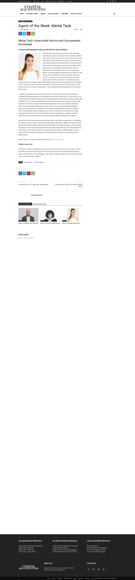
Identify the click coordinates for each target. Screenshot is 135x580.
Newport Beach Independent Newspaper (65, 546)
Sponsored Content (28, 21)
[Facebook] (108, 1)
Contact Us (59, 578)
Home (20, 18)
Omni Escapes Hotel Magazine (96, 551)
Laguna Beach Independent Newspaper (30, 546)
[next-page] (22, 227)
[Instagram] (110, 1)
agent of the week (28, 162)
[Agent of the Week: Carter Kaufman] (28, 215)
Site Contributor (24, 29)
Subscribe (87, 578)
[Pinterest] (29, 33)
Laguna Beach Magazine (25, 548)
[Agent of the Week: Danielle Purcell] (50, 215)
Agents (25, 18)
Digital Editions (68, 578)
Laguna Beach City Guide (26, 550)
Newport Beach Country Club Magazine (65, 550)
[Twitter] (115, 1)
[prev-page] (19, 227)
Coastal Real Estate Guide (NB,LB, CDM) (65, 551)
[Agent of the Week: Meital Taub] (72, 215)
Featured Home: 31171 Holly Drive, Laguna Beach (33, 184)
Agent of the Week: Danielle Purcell (50, 223)
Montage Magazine (93, 546)
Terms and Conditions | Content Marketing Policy (104, 578)
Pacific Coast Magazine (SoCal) (96, 550)
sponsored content (38, 162)
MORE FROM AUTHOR (39, 204)
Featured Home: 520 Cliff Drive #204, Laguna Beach (68, 185)
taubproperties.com (57, 139)
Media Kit (80, 578)
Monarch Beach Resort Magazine (97, 548)
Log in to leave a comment (26, 238)
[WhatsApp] (33, 33)
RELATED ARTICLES (25, 204)
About (53, 578)
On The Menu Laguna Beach (27, 551)
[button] (114, 13)
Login (75, 578)
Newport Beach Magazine (60, 548)
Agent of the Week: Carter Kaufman (28, 223)
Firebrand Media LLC (58, 570)
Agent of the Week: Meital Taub (71, 223)
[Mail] (113, 1)
